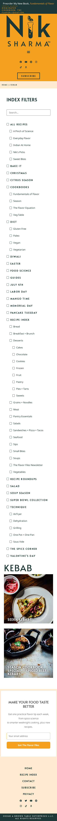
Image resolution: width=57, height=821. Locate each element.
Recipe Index (28, 774)
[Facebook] (21, 62)
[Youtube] (26, 62)
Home (5, 85)
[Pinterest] (31, 62)
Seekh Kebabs (20, 619)
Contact (28, 781)
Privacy (28, 793)
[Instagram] (36, 62)
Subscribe (28, 787)
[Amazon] (26, 67)
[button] (28, 51)
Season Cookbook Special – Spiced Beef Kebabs (27, 670)
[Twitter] (26, 801)
